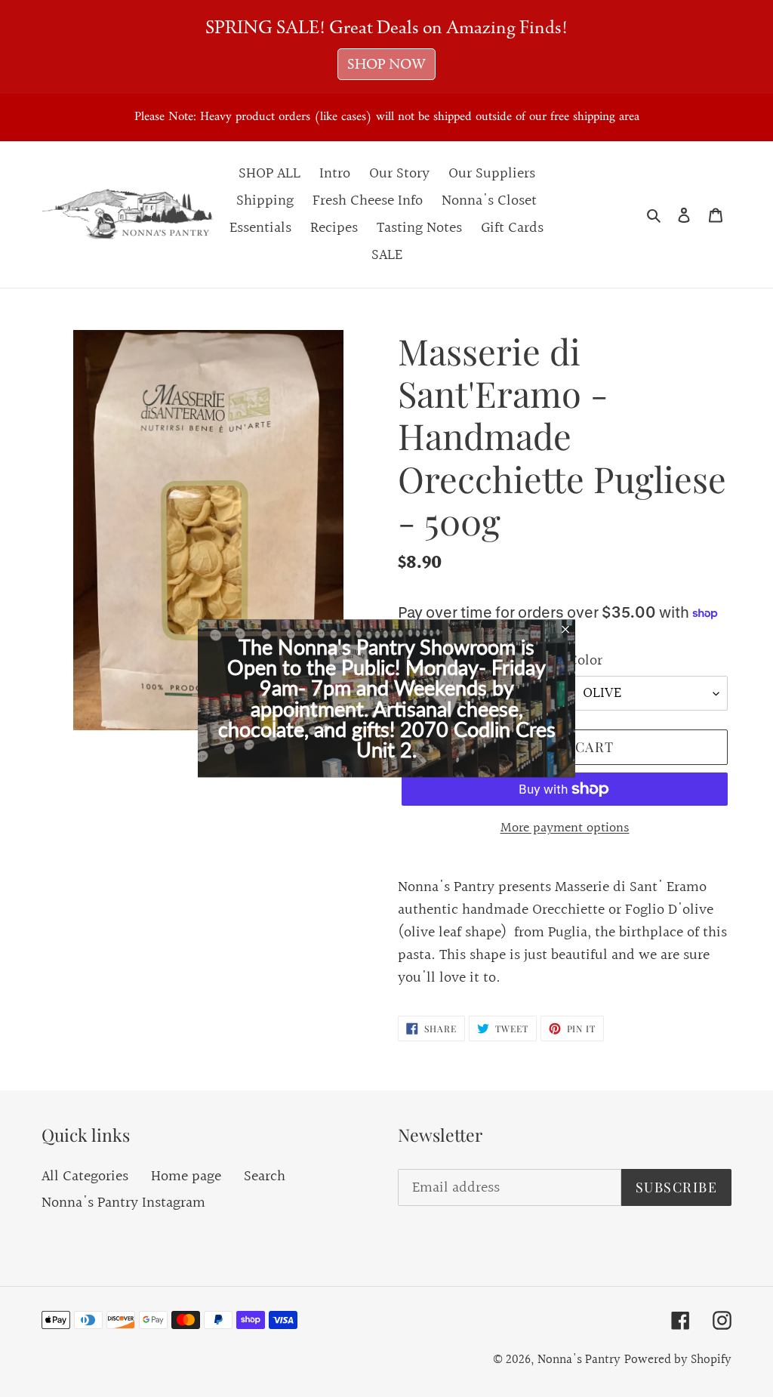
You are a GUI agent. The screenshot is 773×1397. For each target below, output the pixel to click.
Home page (186, 1176)
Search (264, 1176)
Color (585, 660)
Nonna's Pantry (579, 1359)
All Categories (85, 1176)
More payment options (565, 828)
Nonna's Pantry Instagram (123, 1203)
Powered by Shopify (677, 1359)
